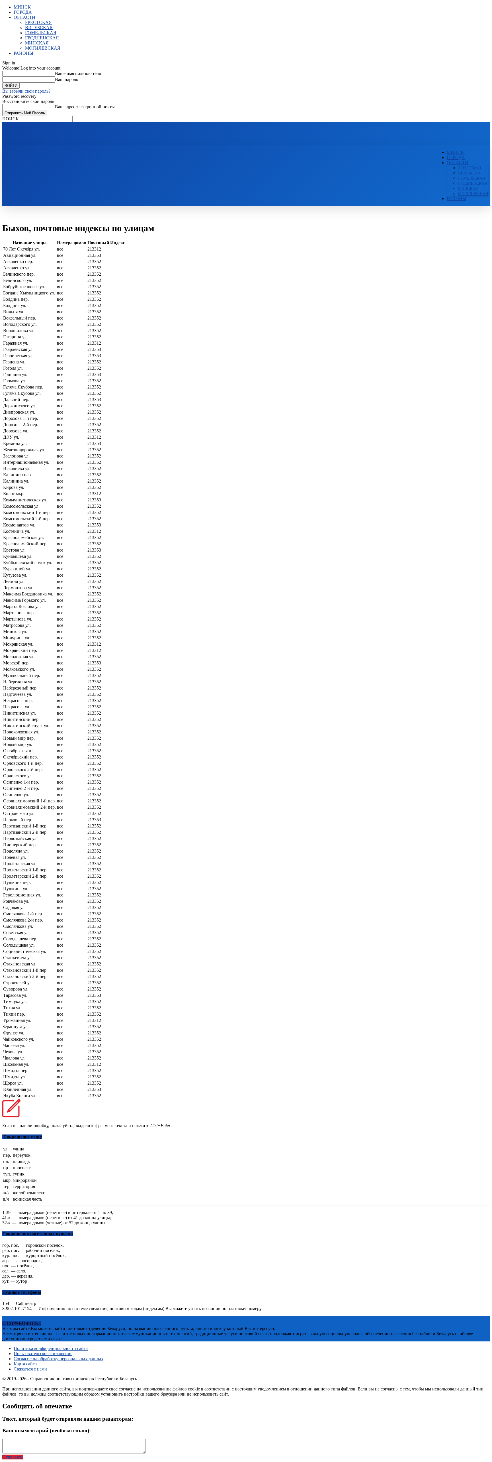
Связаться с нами (30, 1369)
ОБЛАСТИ (24, 17)
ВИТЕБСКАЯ (39, 27)
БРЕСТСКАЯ (38, 22)
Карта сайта (25, 1363)
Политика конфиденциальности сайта (51, 1348)
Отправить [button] (12, 1457)
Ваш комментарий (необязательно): (46, 1430)
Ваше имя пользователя (78, 73)
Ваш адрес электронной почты (85, 106)
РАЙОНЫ (23, 53)
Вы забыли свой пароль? (26, 91)
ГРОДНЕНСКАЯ (42, 37)
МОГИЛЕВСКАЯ (42, 48)
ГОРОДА (23, 12)
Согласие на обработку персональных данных (58, 1358)
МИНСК (22, 7)
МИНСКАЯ (37, 42)
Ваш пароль (66, 79)
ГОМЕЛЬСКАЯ (40, 32)
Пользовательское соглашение (43, 1353)
